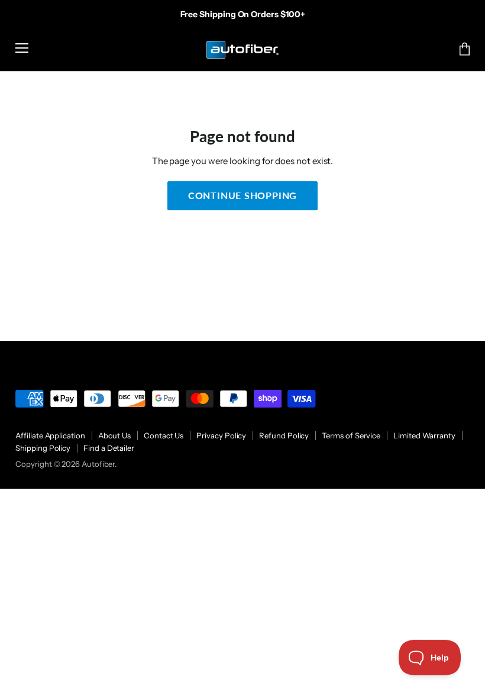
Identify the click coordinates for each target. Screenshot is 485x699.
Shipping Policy (42, 448)
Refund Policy (284, 435)
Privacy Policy (221, 435)
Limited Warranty (424, 435)
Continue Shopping (243, 195)
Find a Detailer (108, 448)
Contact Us (163, 435)
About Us (114, 435)
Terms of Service (351, 435)
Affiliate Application (50, 435)
